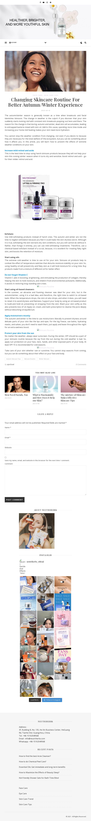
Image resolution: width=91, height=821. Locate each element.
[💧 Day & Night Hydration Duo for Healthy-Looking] (62, 619)
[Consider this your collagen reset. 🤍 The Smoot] (28, 584)
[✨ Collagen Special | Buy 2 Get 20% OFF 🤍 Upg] (45, 601)
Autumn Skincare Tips (13, 359)
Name (8, 427)
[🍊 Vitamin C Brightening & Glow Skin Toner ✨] (45, 636)
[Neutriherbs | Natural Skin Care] (13, 42)
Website (8, 447)
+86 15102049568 (37, 741)
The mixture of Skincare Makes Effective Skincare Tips (73, 397)
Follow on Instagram (53, 700)
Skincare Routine (29, 359)
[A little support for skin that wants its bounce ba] (45, 584)
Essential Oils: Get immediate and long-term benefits (42, 767)
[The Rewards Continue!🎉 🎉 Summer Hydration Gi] (62, 636)
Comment (9, 463)
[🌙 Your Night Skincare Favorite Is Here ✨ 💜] (62, 653)
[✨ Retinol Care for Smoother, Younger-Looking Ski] (45, 619)
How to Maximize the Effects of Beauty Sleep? (39, 772)
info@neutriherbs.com (35, 738)
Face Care (38, 95)
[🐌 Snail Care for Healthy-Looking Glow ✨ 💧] (45, 653)
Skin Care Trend (26, 799)
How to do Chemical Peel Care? (32, 761)
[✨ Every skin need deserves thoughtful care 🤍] (28, 670)
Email (7, 437)
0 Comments (81, 364)
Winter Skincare (44, 359)
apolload (10, 364)
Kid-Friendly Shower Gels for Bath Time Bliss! (39, 778)
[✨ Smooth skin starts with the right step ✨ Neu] (45, 670)
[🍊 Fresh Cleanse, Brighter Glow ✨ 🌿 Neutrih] (28, 653)
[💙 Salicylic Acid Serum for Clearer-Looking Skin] (28, 636)
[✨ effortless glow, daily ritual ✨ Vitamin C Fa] (28, 688)
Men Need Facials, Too (16, 394)
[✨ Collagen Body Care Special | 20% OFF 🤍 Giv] (62, 584)
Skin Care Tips (51, 95)
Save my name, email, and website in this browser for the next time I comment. (37, 460)
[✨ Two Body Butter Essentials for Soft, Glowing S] (28, 619)
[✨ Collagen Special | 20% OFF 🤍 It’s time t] (62, 601)
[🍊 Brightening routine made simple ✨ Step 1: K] (45, 688)
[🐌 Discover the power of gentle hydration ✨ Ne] (62, 670)
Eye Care (23, 793)
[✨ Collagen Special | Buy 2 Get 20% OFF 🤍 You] (28, 601)
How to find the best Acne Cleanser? (35, 756)
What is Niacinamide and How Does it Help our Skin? (44, 397)
